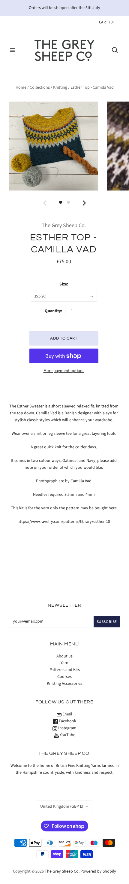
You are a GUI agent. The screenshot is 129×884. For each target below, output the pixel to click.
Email (67, 714)
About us (64, 656)
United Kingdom (61, 806)
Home (21, 87)
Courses (64, 677)
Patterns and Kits (65, 670)
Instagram (66, 728)
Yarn (64, 663)
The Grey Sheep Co (62, 871)
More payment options (64, 371)
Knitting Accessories (64, 684)
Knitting (60, 87)
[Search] (115, 50)
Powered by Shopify (98, 871)
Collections (40, 87)
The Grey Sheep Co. (64, 225)
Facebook (67, 721)
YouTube (67, 735)
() (106, 22)
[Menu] (12, 50)
